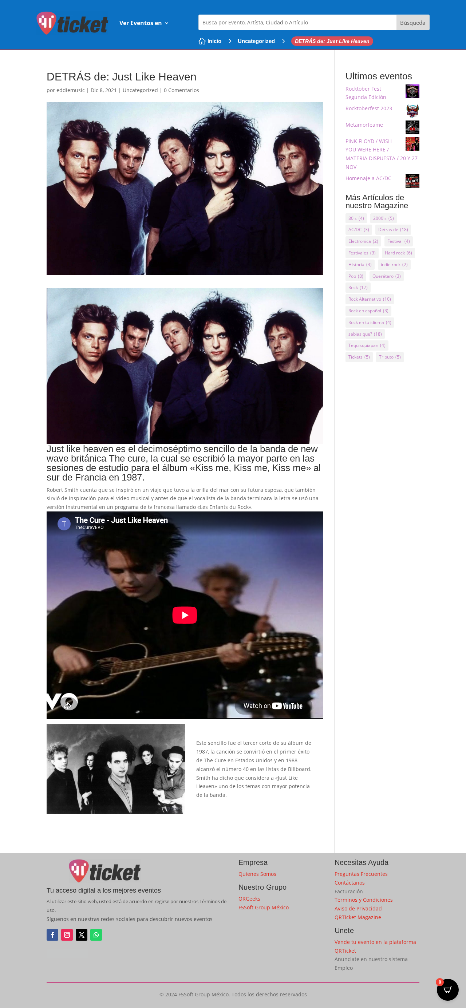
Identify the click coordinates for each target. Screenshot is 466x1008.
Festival (398, 241)
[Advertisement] (382, 484)
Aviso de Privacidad (358, 908)
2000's (383, 218)
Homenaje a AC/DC (368, 178)
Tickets (359, 357)
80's (356, 218)
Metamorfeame (364, 124)
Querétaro (386, 276)
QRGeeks (249, 898)
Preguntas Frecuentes (361, 873)
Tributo (390, 357)
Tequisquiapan (367, 345)
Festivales (362, 253)
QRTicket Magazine (358, 917)
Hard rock (398, 253)
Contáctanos (350, 882)
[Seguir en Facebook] (52, 935)
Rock (358, 287)
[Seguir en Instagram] (67, 935)
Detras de (393, 229)
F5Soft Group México (263, 907)
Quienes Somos (257, 873)
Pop (355, 276)
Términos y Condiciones (364, 899)
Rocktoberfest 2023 (368, 108)
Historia (360, 264)
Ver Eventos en (140, 23)
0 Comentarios (181, 90)
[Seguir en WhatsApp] (96, 935)
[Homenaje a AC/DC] (412, 182)
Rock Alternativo (369, 299)
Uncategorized (256, 41)
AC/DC (358, 229)
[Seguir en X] (81, 935)
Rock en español (368, 311)
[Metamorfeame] (412, 128)
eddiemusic (70, 90)
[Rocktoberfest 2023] (412, 112)
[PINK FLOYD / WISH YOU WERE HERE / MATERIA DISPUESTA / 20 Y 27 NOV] (412, 145)
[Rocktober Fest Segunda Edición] (412, 92)
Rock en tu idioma (369, 322)
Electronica (363, 241)
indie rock (394, 264)
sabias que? (365, 334)
